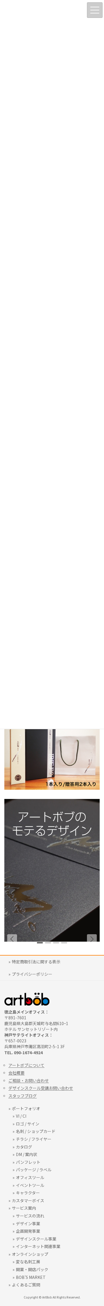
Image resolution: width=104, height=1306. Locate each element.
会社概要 (16, 1073)
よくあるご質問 (26, 1285)
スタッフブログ (22, 1096)
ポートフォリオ (26, 1108)
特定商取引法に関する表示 (36, 962)
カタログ (24, 1147)
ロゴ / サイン (27, 1124)
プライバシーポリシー (32, 974)
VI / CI (21, 1116)
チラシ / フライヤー (33, 1139)
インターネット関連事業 (38, 1246)
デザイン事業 (28, 1223)
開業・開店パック (32, 1269)
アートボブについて (26, 1065)
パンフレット (28, 1162)
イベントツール (30, 1185)
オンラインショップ (30, 1254)
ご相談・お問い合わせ (28, 1080)
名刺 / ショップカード (35, 1131)
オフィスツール (30, 1177)
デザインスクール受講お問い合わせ (40, 1088)
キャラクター (28, 1193)
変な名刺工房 (28, 1261)
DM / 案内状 (26, 1154)
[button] (92, 939)
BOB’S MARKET (31, 1277)
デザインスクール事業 (36, 1239)
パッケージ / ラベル (33, 1169)
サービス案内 (24, 1208)
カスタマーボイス (28, 1200)
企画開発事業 (28, 1231)
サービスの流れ (30, 1216)
